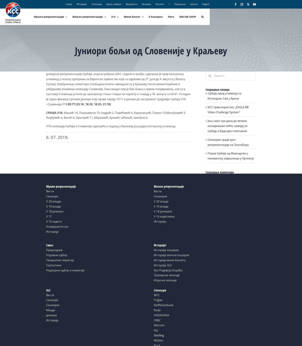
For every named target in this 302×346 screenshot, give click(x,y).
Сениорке (160, 196)
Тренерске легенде (167, 275)
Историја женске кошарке (171, 255)
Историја (52, 232)
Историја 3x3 (162, 265)
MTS (156, 295)
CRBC (157, 320)
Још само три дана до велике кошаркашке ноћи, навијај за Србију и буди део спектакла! (227, 126)
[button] (202, 17)
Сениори (52, 196)
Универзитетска (57, 227)
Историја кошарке (166, 250)
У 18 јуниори (54, 211)
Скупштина (53, 265)
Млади (50, 310)
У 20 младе (161, 201)
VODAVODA (161, 315)
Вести (50, 191)
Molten (158, 340)
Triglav (158, 300)
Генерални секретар (60, 260)
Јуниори (51, 315)
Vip (156, 330)
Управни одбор (56, 255)
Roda (157, 310)
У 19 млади (53, 206)
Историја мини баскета (170, 260)
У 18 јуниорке (163, 211)
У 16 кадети (54, 221)
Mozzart (159, 325)
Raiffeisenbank (163, 305)
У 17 (49, 216)
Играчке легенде (165, 280)
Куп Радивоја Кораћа (168, 270)
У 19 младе (161, 206)
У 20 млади (53, 201)
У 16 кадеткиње (164, 216)
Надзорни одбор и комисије (65, 270)
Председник (54, 250)
